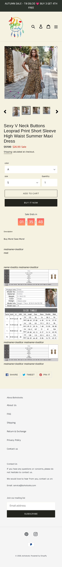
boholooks (26, 556)
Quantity (45, 176)
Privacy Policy (14, 440)
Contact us (12, 449)
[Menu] (56, 26)
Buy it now (31, 203)
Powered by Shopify (39, 556)
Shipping (8, 152)
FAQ (9, 414)
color (7, 163)
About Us (11, 405)
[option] (16, 111)
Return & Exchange (16, 431)
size (6, 176)
